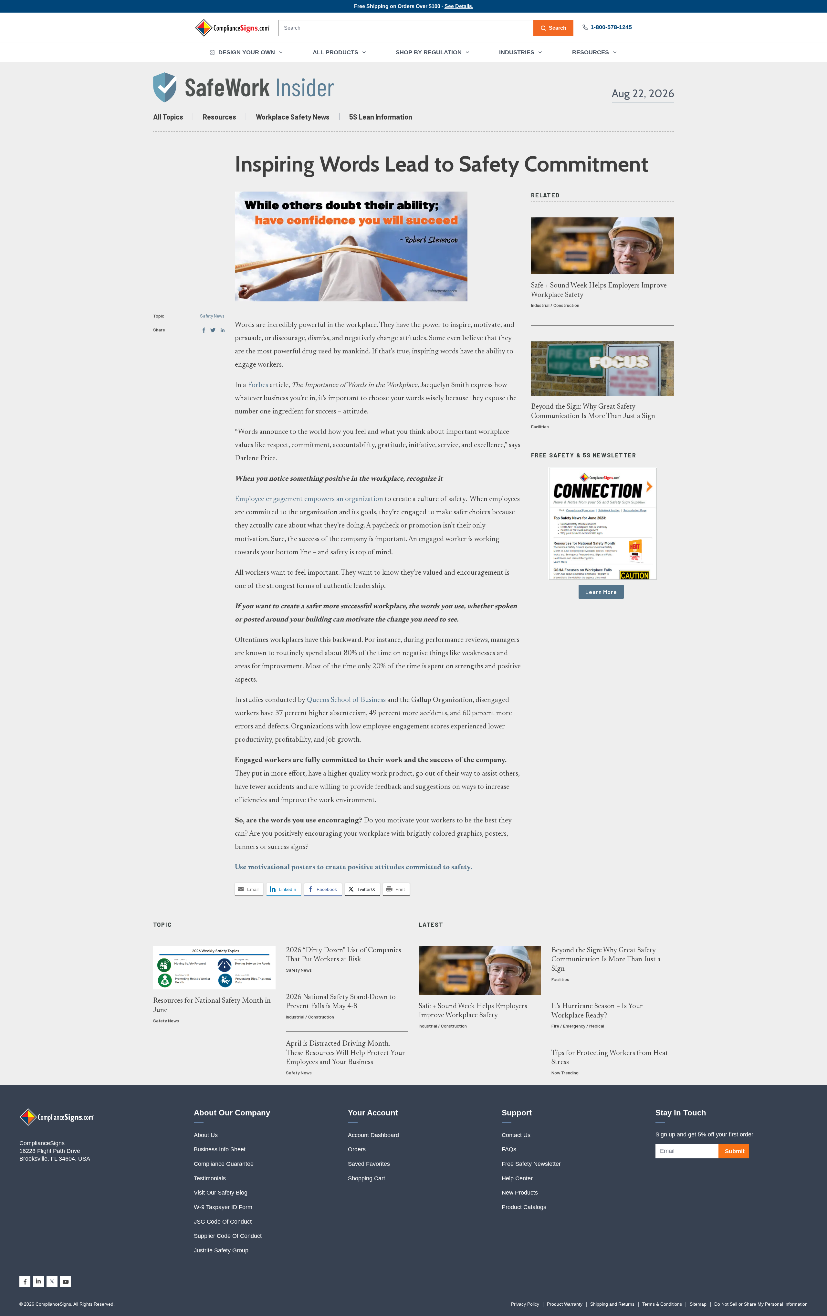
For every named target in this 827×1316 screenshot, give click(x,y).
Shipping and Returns (612, 1304)
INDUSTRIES (516, 52)
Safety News (212, 316)
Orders (357, 1149)
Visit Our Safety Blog (220, 1192)
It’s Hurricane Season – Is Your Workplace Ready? (597, 1011)
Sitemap (698, 1304)
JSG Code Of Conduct (223, 1221)
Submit (735, 1151)
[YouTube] (65, 1281)
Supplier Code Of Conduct (228, 1236)
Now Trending (565, 1072)
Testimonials (210, 1178)
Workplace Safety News (293, 116)
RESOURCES (590, 52)
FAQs (509, 1149)
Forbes (258, 385)
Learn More (601, 592)
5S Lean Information (380, 116)
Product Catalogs (524, 1207)
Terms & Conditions (662, 1304)
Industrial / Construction (555, 305)
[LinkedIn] (38, 1281)
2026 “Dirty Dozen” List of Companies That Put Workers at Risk (343, 955)
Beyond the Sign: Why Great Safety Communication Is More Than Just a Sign (593, 411)
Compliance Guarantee (224, 1164)
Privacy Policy (525, 1304)
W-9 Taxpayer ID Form (223, 1207)
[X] (52, 1281)
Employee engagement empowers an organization (309, 499)
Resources (219, 116)
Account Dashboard (373, 1135)
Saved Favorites (369, 1164)
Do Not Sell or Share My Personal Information (761, 1304)
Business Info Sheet (220, 1149)
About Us (206, 1135)
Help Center (517, 1178)
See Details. (459, 6)
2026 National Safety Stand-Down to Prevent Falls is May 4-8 (341, 1002)
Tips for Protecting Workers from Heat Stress (609, 1058)
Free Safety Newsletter (531, 1164)
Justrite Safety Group (221, 1250)
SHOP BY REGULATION (429, 52)
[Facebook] (24, 1281)
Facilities (540, 426)
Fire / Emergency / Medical (577, 1026)
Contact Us (516, 1135)
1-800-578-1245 (611, 27)
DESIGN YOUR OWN (246, 52)
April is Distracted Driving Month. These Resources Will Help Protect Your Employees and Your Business (345, 1053)
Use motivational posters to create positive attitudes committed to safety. (353, 867)
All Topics (168, 116)
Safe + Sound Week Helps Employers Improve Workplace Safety (599, 290)
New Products (520, 1192)
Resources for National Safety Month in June (212, 1005)
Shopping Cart (366, 1178)
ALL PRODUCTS (335, 52)
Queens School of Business (346, 700)
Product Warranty (564, 1304)
